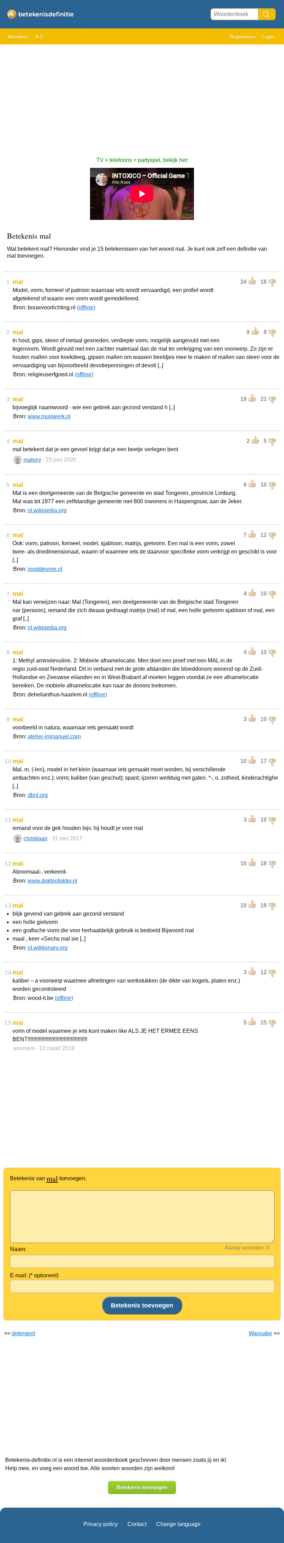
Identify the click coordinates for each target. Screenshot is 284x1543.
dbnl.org (38, 795)
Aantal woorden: (245, 1248)
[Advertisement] (142, 97)
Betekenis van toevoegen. (48, 1178)
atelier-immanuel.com (54, 736)
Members (18, 37)
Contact (137, 1524)
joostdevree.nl (45, 569)
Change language (178, 1524)
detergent (23, 1333)
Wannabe (260, 1333)
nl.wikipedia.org (47, 510)
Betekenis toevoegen (142, 1487)
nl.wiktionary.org (48, 948)
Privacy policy (100, 1524)
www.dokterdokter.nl (52, 881)
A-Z (39, 37)
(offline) (86, 307)
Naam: (18, 1249)
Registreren (242, 37)
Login (268, 37)
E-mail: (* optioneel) (34, 1275)
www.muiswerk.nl (49, 416)
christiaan (35, 838)
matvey (32, 460)
